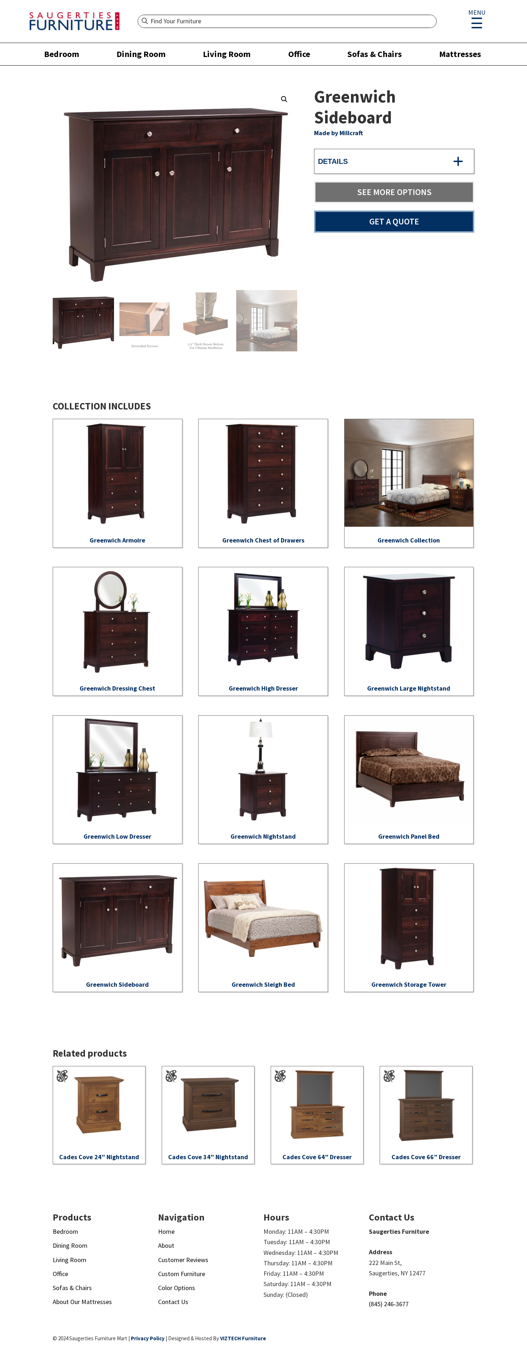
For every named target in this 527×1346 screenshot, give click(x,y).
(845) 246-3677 (389, 1304)
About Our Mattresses (82, 1302)
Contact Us (173, 1302)
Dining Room (141, 54)
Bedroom (61, 54)
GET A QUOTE (394, 221)
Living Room (227, 54)
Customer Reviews (183, 1260)
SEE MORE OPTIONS (394, 192)
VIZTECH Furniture (243, 1338)
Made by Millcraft (338, 133)
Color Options (176, 1288)
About (166, 1245)
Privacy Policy (148, 1338)
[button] (284, 99)
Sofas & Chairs (374, 54)
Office (299, 54)
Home (166, 1231)
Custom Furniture (181, 1274)
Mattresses (460, 54)
